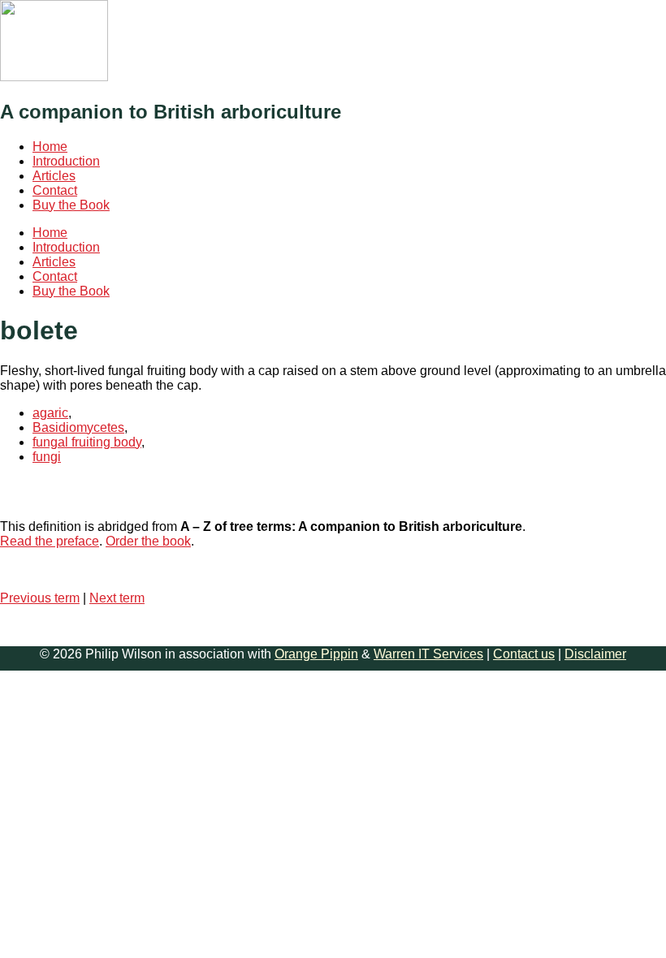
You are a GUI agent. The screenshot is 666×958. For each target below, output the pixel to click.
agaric (50, 413)
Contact (54, 190)
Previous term (40, 598)
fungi (46, 457)
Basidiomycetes (78, 427)
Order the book (148, 541)
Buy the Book (71, 205)
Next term (117, 598)
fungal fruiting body (86, 442)
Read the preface (49, 541)
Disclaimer (595, 654)
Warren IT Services (428, 654)
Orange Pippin (316, 654)
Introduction (66, 161)
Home (49, 146)
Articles (54, 176)
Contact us (524, 654)
